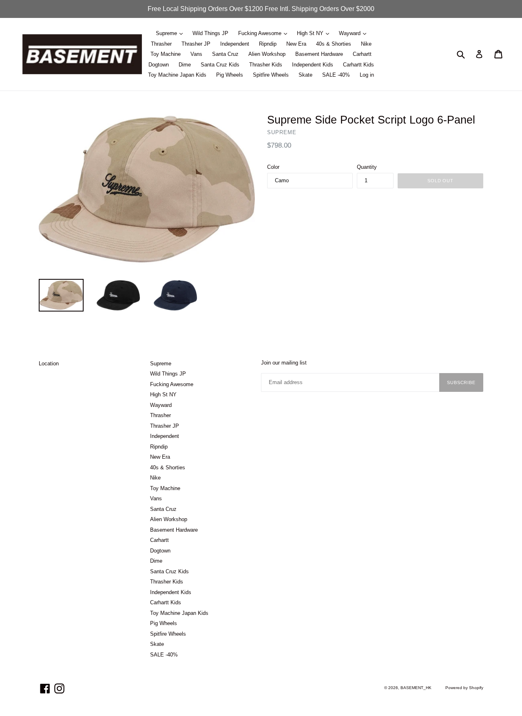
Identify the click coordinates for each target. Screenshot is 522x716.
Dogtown (158, 65)
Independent (234, 44)
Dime (185, 65)
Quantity (367, 167)
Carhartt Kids (358, 65)
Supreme (167, 33)
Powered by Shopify (464, 687)
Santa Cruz (225, 54)
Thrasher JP (195, 44)
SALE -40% (336, 75)
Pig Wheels (229, 75)
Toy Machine (165, 54)
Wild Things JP (210, 33)
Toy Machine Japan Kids (177, 75)
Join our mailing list (284, 363)
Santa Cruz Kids (220, 65)
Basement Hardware (319, 54)
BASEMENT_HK (415, 687)
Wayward (350, 33)
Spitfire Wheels (271, 75)
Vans (196, 54)
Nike (366, 44)
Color (273, 167)
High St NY (311, 33)
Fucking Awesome (260, 33)
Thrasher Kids (265, 65)
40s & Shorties (333, 44)
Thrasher (161, 44)
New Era (296, 44)
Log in (367, 75)
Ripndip (267, 44)
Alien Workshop (266, 54)
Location (49, 363)
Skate (305, 75)
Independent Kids (312, 65)
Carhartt (362, 54)
